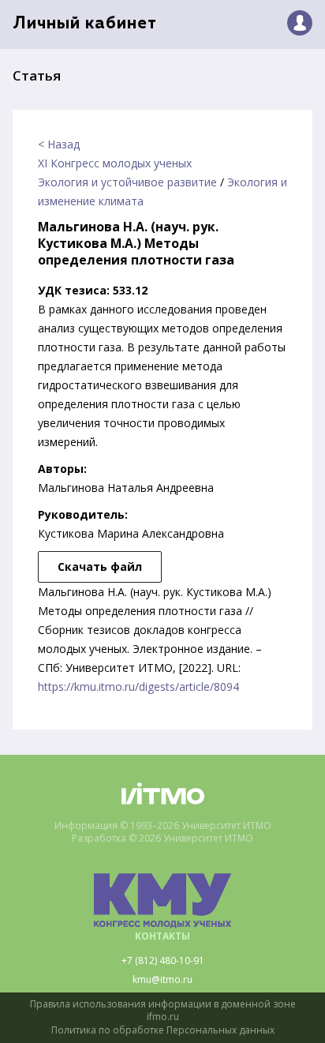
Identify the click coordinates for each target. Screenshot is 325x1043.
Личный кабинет (85, 24)
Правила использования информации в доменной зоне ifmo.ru (163, 1011)
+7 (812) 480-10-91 (162, 961)
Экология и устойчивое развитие (127, 181)
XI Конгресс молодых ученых (115, 163)
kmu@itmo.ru (162, 980)
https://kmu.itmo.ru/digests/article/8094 (138, 686)
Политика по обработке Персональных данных (163, 1030)
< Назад (59, 144)
